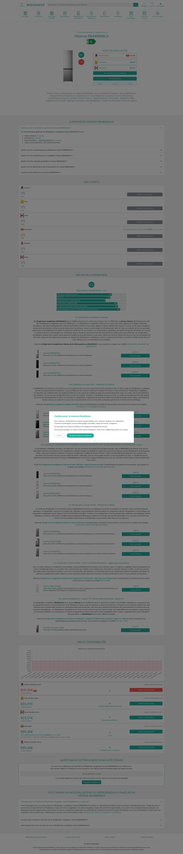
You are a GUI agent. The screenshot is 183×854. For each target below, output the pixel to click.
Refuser (59, 435)
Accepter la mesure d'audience (80, 435)
